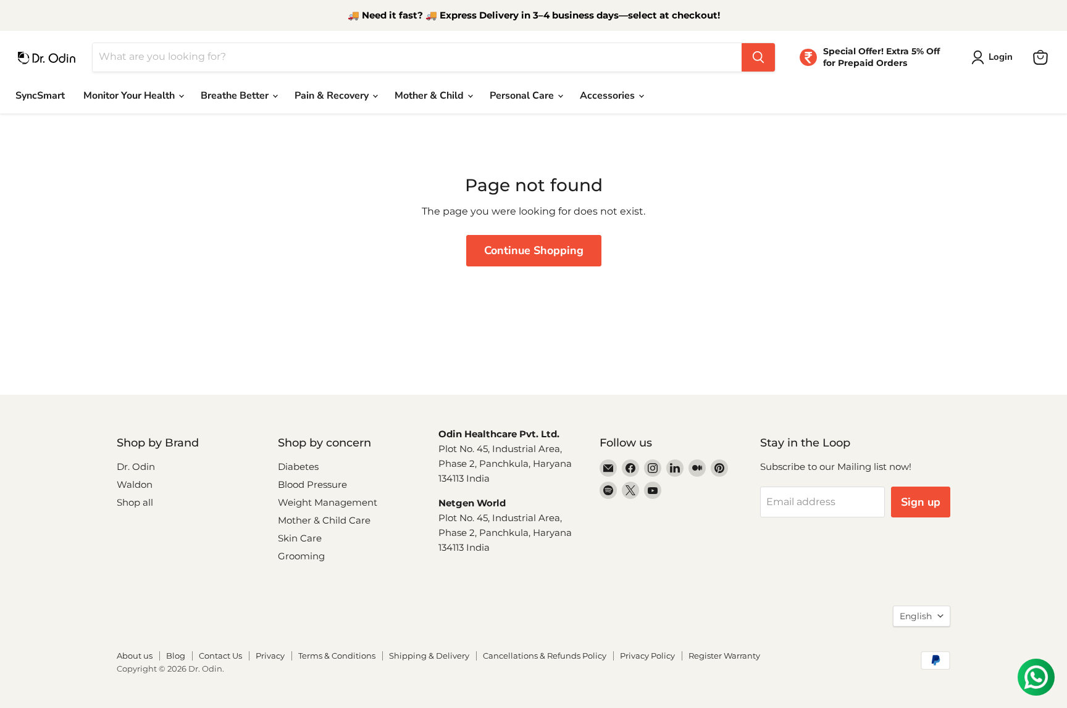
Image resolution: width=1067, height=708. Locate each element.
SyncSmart (40, 95)
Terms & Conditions (336, 656)
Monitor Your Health (130, 95)
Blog (175, 656)
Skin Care (300, 538)
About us (135, 656)
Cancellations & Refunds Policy (544, 656)
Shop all (135, 502)
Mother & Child (430, 95)
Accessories (608, 95)
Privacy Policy (647, 656)
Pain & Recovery (333, 95)
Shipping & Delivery (429, 656)
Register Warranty (724, 656)
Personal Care (523, 95)
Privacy (270, 656)
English (916, 616)
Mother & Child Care (324, 520)
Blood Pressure (312, 484)
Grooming (301, 556)
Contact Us (220, 656)
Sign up (920, 502)
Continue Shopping (534, 250)
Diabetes (298, 466)
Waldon (135, 484)
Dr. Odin (136, 466)
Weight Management (327, 502)
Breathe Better (236, 95)
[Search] (758, 57)
